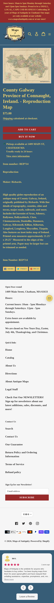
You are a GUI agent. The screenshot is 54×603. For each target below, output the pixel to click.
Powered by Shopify (40, 541)
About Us (10, 365)
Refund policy (13, 472)
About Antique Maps (17, 381)
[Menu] (49, 33)
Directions (11, 373)
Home (8, 349)
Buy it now (27, 136)
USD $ (26, 514)
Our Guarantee (14, 444)
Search (9, 428)
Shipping (8, 118)
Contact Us (11, 436)
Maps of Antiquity (21, 541)
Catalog (9, 357)
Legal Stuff (11, 389)
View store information (18, 156)
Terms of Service (14, 464)
